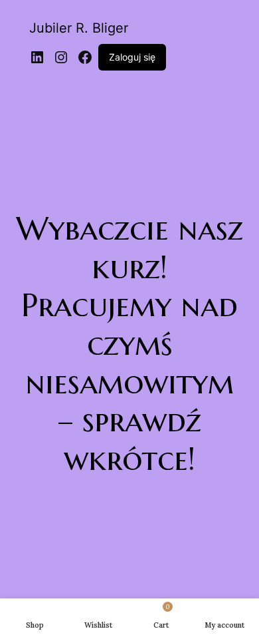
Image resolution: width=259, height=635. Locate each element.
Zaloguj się (132, 57)
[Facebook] (85, 57)
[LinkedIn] (37, 57)
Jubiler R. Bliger (78, 28)
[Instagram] (61, 57)
